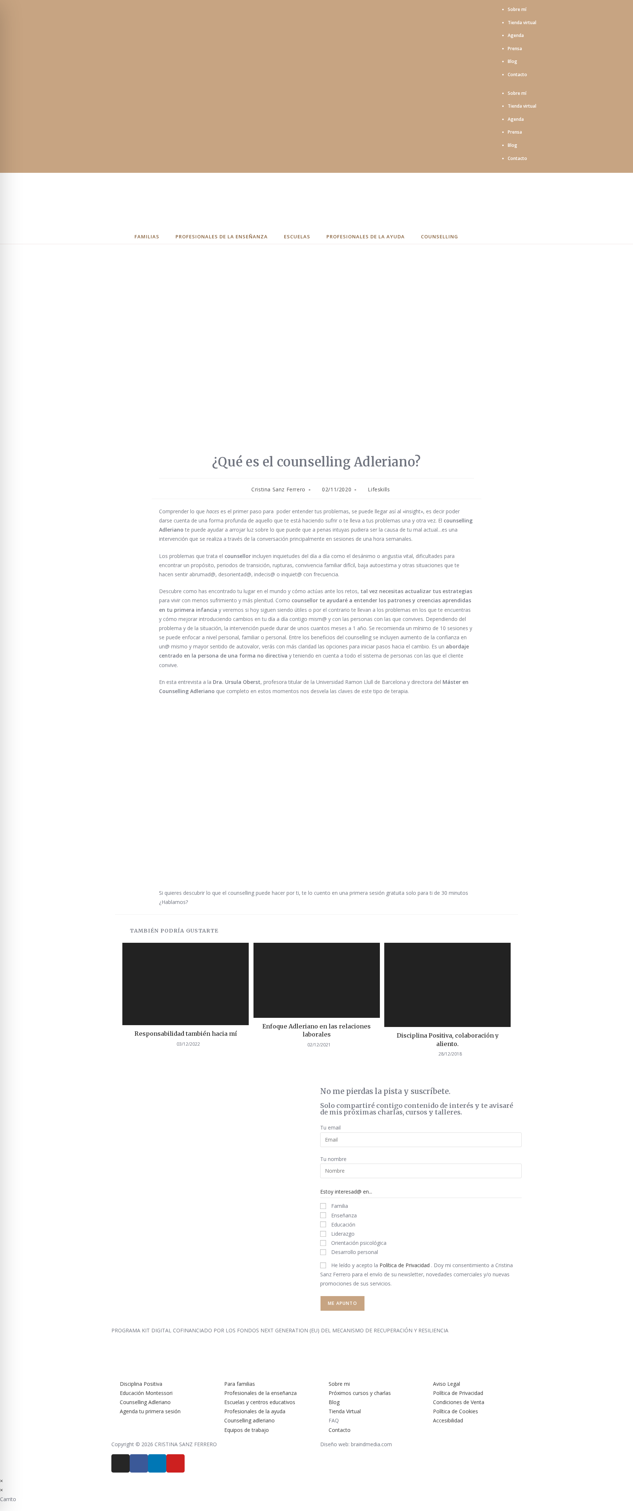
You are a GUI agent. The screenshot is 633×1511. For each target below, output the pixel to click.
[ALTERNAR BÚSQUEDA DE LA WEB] (496, 237)
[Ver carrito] (476, 237)
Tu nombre (333, 1158)
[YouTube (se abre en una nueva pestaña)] (128, 86)
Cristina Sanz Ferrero (278, 489)
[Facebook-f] (139, 1463)
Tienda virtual (522, 22)
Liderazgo (342, 1233)
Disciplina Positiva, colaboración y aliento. (448, 1039)
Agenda (516, 35)
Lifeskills (379, 489)
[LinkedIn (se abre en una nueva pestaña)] (118, 86)
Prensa (515, 48)
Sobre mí (517, 9)
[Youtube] (175, 1463)
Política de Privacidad (405, 1265)
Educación (342, 1224)
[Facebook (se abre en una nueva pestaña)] (100, 86)
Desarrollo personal (354, 1251)
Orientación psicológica (358, 1242)
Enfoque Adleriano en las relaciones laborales (316, 1030)
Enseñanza (343, 1215)
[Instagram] (120, 1463)
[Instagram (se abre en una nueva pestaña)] (109, 86)
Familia (339, 1205)
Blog (512, 61)
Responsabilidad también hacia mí (185, 1033)
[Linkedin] (157, 1463)
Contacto (517, 74)
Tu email (330, 1127)
